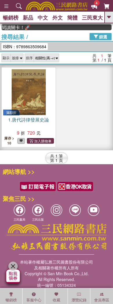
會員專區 (101, 300)
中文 (43, 17)
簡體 (72, 17)
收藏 (56, 300)
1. (28, 119)
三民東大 (92, 17)
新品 (28, 17)
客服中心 (33, 300)
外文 (57, 17)
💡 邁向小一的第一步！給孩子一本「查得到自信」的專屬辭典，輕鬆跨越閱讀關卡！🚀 (14, 27)
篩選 (102, 36)
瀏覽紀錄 (79, 300)
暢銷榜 (11, 17)
